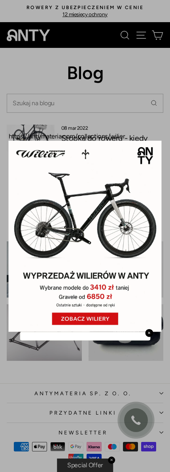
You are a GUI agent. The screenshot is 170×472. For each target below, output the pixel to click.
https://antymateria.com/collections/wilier (67, 136)
